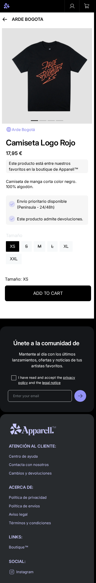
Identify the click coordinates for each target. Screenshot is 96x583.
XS (12, 246)
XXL (14, 258)
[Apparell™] (15, 6)
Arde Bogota (27, 19)
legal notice (51, 383)
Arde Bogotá (23, 129)
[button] (86, 6)
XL (66, 246)
